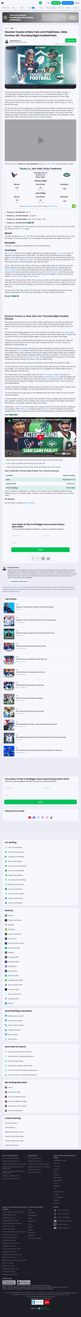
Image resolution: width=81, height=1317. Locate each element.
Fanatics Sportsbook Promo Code (13, 1212)
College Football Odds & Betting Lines (14, 1164)
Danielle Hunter (53, 377)
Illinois (55, 1183)
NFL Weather (30, 503)
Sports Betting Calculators (18, 1011)
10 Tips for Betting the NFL (17, 1097)
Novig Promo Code (8, 1229)
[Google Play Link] (23, 1282)
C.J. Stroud (60, 253)
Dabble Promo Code (8, 1257)
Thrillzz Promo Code (8, 1271)
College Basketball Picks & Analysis (39, 1167)
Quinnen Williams (33, 357)
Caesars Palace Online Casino (14, 1136)
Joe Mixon (66, 332)
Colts (21, 350)
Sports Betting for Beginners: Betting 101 (21, 1056)
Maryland (57, 1169)
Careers (30, 1218)
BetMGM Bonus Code (9, 1215)
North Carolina (58, 1197)
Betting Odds (12, 1039)
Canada (56, 1203)
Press (30, 1224)
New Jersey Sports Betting (17, 880)
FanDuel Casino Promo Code (14, 1141)
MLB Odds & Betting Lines (10, 1176)
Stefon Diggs (28, 260)
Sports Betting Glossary (15, 1061)
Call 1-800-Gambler (45, 1298)
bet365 (10, 915)
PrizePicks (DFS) (13, 962)
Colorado (56, 1174)
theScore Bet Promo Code (10, 1243)
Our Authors (32, 1212)
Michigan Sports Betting (16, 884)
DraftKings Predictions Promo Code (13, 1232)
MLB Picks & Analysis (34, 1169)
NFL (12, 28)
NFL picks (48, 164)
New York (57, 1163)
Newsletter (31, 1232)
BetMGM (11, 925)
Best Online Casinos (11, 1123)
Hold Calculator (13, 1034)
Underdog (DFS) (13, 957)
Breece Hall (24, 409)
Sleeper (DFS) (12, 971)
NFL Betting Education (16, 1082)
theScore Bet (12, 938)
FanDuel (10, 1003)
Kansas (56, 1194)
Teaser (10, 1087)
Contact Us (31, 1235)
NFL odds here (52, 206)
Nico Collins (14, 260)
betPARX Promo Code (9, 1246)
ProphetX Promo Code (9, 1234)
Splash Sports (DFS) (14, 994)
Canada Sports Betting (15, 898)
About (30, 1210)
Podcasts (31, 1229)
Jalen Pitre (18, 407)
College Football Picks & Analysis (38, 1164)
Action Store (32, 1221)
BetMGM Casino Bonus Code (14, 1132)
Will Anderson (48, 375)
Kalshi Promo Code (8, 1226)
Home (6, 28)
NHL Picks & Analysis (34, 1172)
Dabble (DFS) (12, 966)
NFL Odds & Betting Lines (10, 1158)
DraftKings (29, 206)
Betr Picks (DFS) (13, 975)
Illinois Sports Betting (15, 861)
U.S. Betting (10, 842)
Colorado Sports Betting (16, 870)
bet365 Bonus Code (8, 1217)
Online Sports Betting (15, 847)
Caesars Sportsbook (14, 934)
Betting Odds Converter (16, 1025)
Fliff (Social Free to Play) (16, 943)
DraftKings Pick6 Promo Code (11, 1254)
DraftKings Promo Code (9, 1237)
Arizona (56, 1172)
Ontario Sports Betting (15, 903)
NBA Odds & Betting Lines (10, 1161)
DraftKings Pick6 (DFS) (15, 980)
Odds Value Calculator (15, 1020)
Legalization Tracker (60, 1160)
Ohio (55, 1189)
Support (30, 1227)
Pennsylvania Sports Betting (17, 866)
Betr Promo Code (7, 1263)
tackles (46, 409)
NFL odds (21, 229)
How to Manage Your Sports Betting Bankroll (22, 1075)
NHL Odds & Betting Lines (10, 1178)
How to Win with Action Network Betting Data (22, 1070)
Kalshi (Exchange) (14, 948)
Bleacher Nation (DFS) (15, 985)
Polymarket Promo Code (10, 1220)
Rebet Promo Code (8, 1266)
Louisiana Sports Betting (16, 856)
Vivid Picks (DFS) (13, 989)
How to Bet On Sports (15, 1046)
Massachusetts (58, 1191)
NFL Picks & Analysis (34, 1158)
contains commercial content (15, 587)
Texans (10, 253)
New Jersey (57, 1177)
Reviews (9, 910)
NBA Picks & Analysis (34, 1161)
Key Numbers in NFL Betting (17, 1106)
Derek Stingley (51, 272)
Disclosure (51, 1296)
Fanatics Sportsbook (15, 920)
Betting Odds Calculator (16, 1016)
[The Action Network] (40, 3)
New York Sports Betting (16, 852)
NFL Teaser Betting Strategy (17, 1101)
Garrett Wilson (17, 276)
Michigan (56, 1186)
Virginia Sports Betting (15, 875)
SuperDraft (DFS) (13, 999)
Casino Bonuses (10, 1127)
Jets (24, 236)
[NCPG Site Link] (37, 1302)
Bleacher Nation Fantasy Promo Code (14, 1260)
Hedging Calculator (14, 1030)
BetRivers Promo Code (9, 1251)
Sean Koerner (14, 41)
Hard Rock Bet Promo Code (11, 1249)
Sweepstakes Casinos (12, 1145)
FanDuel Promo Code (9, 1240)
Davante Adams (33, 276)
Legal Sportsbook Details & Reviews (19, 1052)
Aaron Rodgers (10, 270)
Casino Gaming (13, 1118)
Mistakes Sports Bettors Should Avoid (20, 1065)
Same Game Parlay (14, 1092)
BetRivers (11, 952)
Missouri (56, 1200)
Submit (40, 549)
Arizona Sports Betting (15, 889)
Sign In (77, 3)
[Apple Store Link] (9, 1282)
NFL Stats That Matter (15, 1110)
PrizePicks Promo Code (9, 1274)
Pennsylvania (58, 1180)
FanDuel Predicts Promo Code (12, 1223)
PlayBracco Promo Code (10, 1269)
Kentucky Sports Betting (16, 893)
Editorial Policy (32, 1215)
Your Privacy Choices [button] (35, 1238)
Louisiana (57, 1166)
